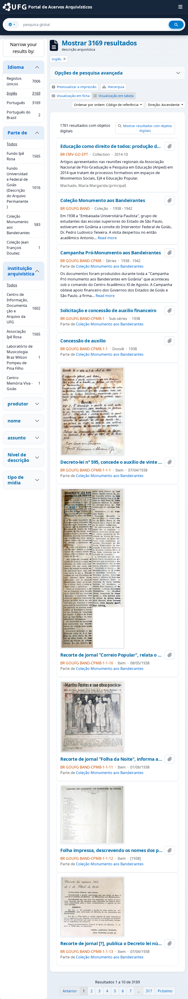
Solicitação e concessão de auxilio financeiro (108, 310)
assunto (17, 438)
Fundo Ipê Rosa (23, 156)
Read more (107, 237)
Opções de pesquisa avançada (89, 73)
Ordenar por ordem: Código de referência (106, 105)
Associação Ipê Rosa (23, 334)
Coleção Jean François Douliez (23, 248)
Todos (12, 144)
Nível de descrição (18, 457)
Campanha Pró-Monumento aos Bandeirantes (110, 252)
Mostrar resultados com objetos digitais (147, 128)
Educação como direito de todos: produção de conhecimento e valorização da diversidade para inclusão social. (111, 146)
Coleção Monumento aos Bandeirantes (23, 224)
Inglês (23, 94)
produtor (18, 404)
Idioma (16, 67)
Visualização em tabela (116, 96)
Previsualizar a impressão (76, 87)
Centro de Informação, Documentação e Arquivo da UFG (23, 308)
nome (14, 421)
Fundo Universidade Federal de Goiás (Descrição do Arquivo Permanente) (23, 187)
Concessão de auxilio (83, 341)
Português (23, 104)
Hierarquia (115, 87)
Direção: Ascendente (164, 105)
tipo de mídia (16, 480)
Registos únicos (23, 81)
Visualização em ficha (73, 96)
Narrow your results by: (23, 47)
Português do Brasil (23, 115)
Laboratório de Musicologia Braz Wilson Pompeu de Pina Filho (23, 357)
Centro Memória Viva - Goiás (23, 383)
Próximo (165, 990)
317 (149, 990)
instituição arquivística (21, 271)
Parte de (17, 133)
